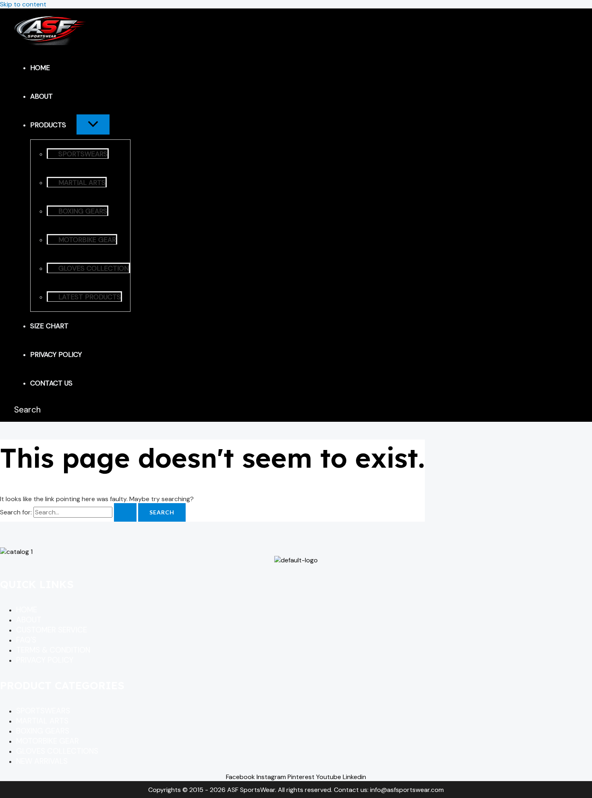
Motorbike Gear (87, 239)
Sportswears (83, 153)
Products (48, 124)
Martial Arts (82, 182)
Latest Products (89, 296)
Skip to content (23, 4)
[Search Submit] (125, 512)
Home (40, 67)
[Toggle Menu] (93, 124)
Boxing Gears (82, 211)
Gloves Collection (93, 268)
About (41, 96)
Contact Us (51, 383)
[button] (71, 124)
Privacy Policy (56, 354)
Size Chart (49, 325)
